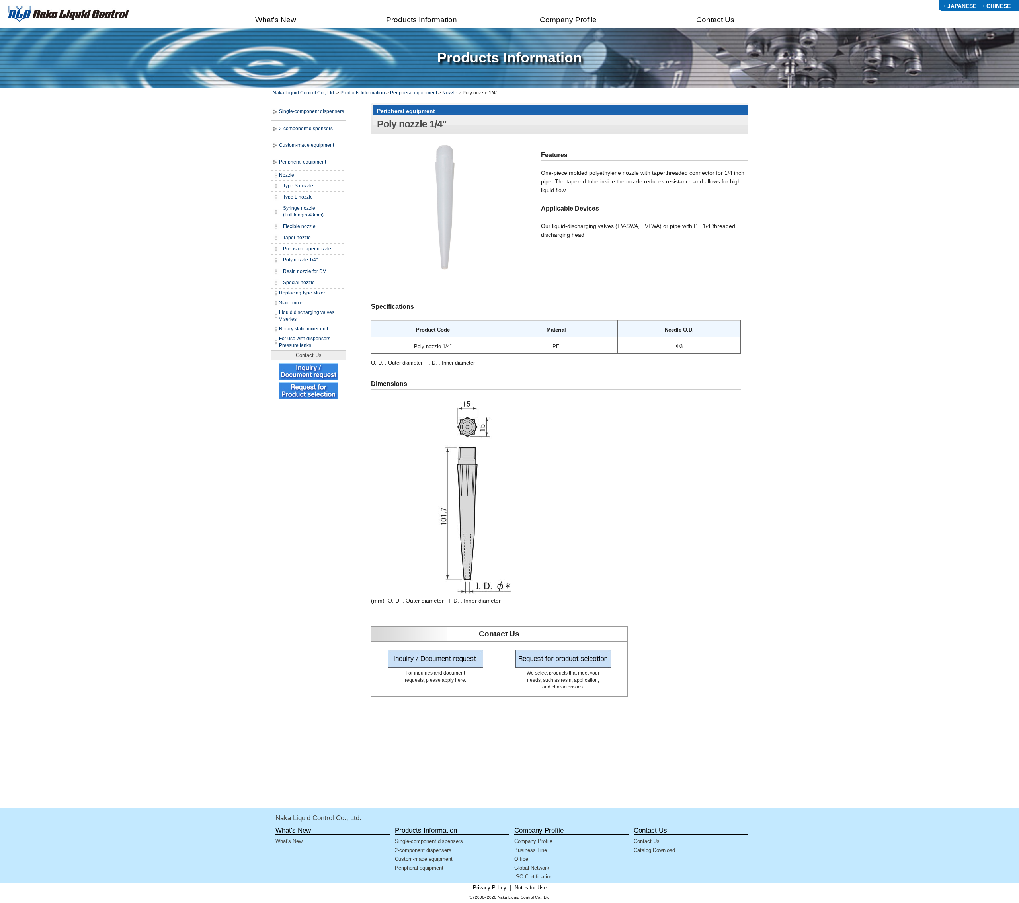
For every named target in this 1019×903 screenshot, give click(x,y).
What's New (289, 841)
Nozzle (449, 92)
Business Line (530, 850)
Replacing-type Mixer (302, 293)
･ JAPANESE (959, 6)
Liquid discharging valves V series (306, 316)
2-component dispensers (306, 128)
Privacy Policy (489, 888)
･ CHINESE (996, 6)
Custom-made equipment (306, 145)
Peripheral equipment (413, 92)
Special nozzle (299, 282)
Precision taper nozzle (307, 248)
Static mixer (291, 302)
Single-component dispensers (311, 111)
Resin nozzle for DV (304, 271)
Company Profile (533, 841)
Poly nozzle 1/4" (300, 259)
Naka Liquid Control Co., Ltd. (304, 92)
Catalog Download (654, 850)
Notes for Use (531, 888)
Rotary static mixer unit (303, 328)
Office (521, 859)
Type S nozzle (298, 185)
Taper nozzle (297, 237)
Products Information (362, 92)
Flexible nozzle (299, 226)
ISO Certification (533, 877)
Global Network (531, 868)
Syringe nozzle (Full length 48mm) (303, 211)
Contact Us (647, 841)
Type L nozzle (298, 197)
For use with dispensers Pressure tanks (304, 342)
